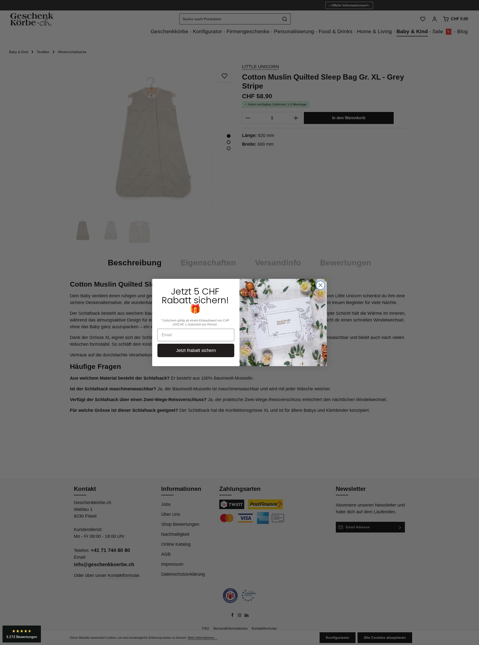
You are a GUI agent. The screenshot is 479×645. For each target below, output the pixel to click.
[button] (21, 634)
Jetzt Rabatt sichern (196, 350)
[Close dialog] (320, 285)
